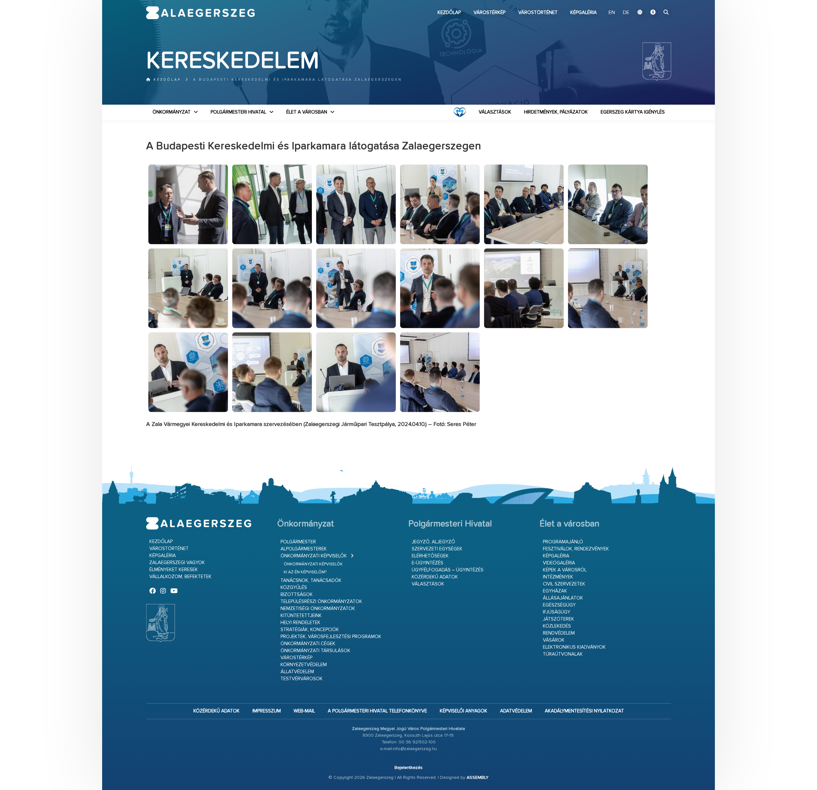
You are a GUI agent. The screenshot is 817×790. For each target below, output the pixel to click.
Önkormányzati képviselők (314, 556)
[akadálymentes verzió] (653, 13)
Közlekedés (557, 626)
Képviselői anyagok (463, 711)
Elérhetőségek (430, 556)
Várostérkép (490, 12)
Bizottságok (297, 594)
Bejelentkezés (408, 767)
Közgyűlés (294, 587)
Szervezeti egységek (437, 549)
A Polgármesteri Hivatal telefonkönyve (377, 711)
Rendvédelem (559, 633)
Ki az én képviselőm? (305, 572)
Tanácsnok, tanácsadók (311, 580)
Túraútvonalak (563, 654)
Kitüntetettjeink (301, 615)
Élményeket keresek (173, 569)
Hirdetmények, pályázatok (556, 112)
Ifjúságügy (556, 612)
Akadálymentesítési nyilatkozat (584, 711)
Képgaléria (583, 12)
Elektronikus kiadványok (574, 647)
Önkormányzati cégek (308, 643)
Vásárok (554, 640)
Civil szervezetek (564, 584)
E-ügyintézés (427, 563)
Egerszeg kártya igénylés (633, 112)
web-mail (304, 711)
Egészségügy (559, 605)
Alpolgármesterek (304, 549)
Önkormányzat (172, 112)
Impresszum (266, 711)
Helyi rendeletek (300, 622)
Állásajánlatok (563, 598)
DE (626, 12)
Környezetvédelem (304, 664)
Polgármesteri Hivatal (238, 112)
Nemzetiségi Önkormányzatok (318, 608)
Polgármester (298, 542)
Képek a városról (565, 570)
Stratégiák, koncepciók (310, 629)
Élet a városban (306, 112)
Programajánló (563, 542)
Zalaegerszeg (200, 13)
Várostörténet (538, 12)
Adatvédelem (516, 711)
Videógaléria (559, 563)
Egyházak (555, 591)
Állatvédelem (297, 671)
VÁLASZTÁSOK (495, 112)
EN (612, 12)
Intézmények (558, 577)
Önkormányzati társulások (315, 650)
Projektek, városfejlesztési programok (331, 636)
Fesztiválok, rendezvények (576, 549)
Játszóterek (558, 619)
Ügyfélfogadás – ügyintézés (447, 570)
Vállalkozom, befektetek (180, 576)
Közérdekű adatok (435, 577)
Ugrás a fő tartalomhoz (655, 2)
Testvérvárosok (302, 678)
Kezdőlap (449, 12)
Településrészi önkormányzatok (321, 601)
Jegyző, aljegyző (433, 542)
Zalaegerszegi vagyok (177, 562)
